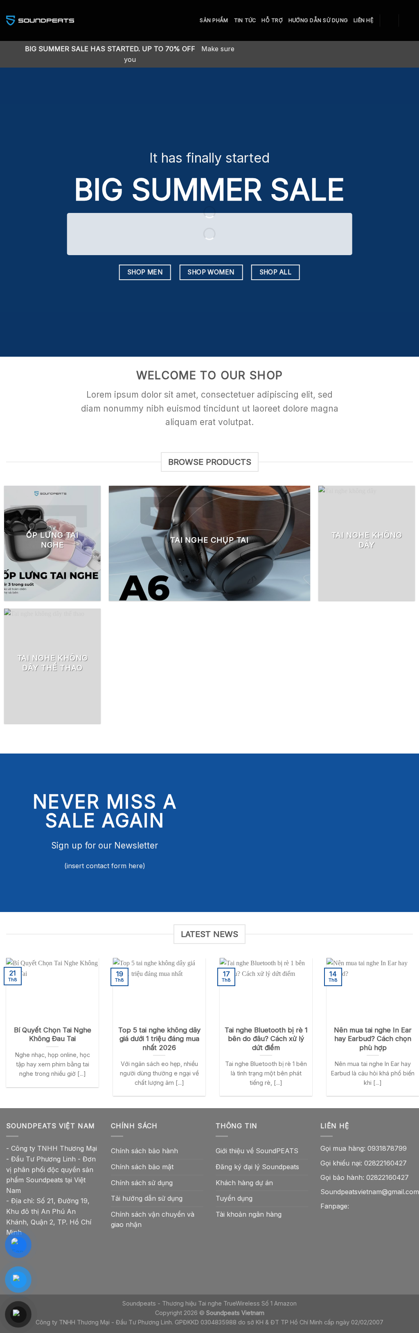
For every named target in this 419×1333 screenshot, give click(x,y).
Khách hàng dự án (244, 1183)
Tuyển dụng (234, 1198)
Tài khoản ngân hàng (249, 1214)
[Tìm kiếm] (389, 20)
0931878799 (387, 1148)
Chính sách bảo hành (144, 1151)
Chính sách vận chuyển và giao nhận (152, 1219)
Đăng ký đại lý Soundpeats (257, 1167)
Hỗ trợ (272, 20)
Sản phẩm (214, 20)
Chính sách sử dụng (142, 1183)
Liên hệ (364, 20)
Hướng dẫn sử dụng (318, 20)
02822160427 (385, 1163)
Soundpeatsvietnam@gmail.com (369, 1192)
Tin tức (245, 20)
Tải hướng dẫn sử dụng (146, 1198)
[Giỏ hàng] (409, 20)
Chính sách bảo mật (142, 1167)
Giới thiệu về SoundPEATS (257, 1151)
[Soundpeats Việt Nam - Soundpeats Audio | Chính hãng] (40, 20)
